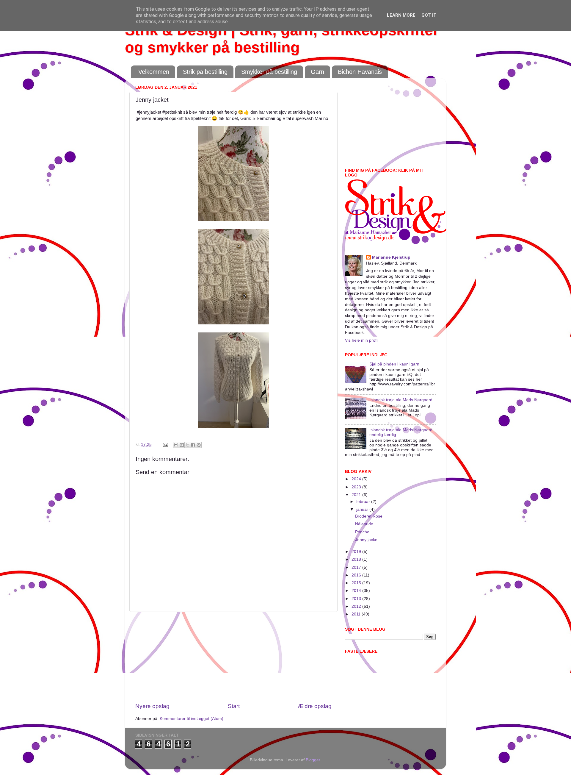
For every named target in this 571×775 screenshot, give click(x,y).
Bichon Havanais (360, 71)
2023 (357, 487)
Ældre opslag (315, 706)
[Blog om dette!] (182, 445)
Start (234, 706)
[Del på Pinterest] (199, 445)
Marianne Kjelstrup (391, 257)
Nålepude (364, 524)
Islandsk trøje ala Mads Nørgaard (400, 400)
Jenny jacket (367, 540)
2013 (357, 598)
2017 (357, 567)
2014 (357, 590)
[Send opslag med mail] (165, 444)
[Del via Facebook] (193, 445)
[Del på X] (187, 445)
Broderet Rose (368, 516)
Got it (429, 15)
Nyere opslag (152, 706)
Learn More (401, 15)
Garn (317, 71)
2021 (357, 495)
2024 (357, 479)
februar (363, 501)
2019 (357, 551)
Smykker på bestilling (269, 71)
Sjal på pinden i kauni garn (394, 364)
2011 (357, 614)
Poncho (362, 532)
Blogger (313, 760)
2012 (357, 606)
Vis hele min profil (361, 340)
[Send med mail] (176, 445)
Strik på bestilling (205, 71)
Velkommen (153, 71)
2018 (357, 559)
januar (362, 509)
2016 (357, 575)
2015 (357, 583)
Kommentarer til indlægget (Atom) (191, 718)
